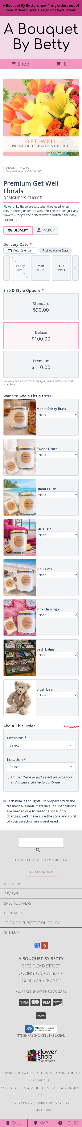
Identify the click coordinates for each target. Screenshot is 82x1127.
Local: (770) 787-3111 (41, 981)
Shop (23, 63)
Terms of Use (41, 1110)
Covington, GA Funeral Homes (27, 1073)
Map (42, 1123)
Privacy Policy (22, 1102)
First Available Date (55, 250)
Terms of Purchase (53, 1102)
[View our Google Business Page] (37, 947)
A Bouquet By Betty (41, 37)
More (9, 220)
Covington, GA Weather (21, 1088)
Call (15, 1123)
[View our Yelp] (44, 947)
